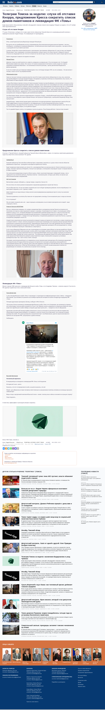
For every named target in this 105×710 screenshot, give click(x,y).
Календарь (81, 684)
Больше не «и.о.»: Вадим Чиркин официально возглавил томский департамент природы (44, 489)
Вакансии (80, 677)
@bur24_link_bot (36, 672)
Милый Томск (10, 59)
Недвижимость (38, 552)
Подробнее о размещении (58, 682)
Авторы (23, 6)
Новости (39, 6)
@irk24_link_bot (36, 678)
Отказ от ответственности (84, 668)
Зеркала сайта (81, 686)
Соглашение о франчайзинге (85, 672)
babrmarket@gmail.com (62, 678)
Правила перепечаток (83, 670)
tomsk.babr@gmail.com (10, 463)
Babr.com (15, 2)
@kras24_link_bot (36, 684)
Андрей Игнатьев (10, 10)
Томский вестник (11, 293)
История (33, 10)
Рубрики (17, 6)
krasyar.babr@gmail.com (37, 686)
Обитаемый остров (11, 74)
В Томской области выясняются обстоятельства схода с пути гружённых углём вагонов (91, 478)
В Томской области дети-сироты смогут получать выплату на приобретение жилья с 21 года (91, 497)
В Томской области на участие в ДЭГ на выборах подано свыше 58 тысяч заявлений (91, 516)
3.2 (11, 707)
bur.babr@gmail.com (36, 673)
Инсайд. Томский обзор (30, 530)
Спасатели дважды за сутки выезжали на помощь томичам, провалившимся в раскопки (91, 504)
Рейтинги (28, 6)
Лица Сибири (8, 644)
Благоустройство (41, 620)
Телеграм (7, 454)
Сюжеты (11, 6)
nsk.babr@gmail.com (36, 692)
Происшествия (40, 636)
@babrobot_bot (61, 672)
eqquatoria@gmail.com (62, 673)
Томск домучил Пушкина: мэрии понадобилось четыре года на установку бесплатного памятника (46, 614)
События (37, 567)
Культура (48, 620)
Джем (6, 456)
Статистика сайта (82, 680)
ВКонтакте (8, 457)
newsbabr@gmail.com (13, 672)
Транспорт (45, 483)
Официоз (39, 499)
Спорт (38, 10)
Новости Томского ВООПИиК (14, 206)
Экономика (39, 483)
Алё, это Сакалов (11, 179)
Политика (27, 10)
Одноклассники (9, 458)
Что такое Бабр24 (82, 675)
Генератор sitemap (35, 707)
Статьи (34, 6)
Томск (42, 10)
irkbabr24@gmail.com (36, 679)
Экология (44, 499)
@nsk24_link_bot (36, 690)
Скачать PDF (48, 444)
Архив (44, 6)
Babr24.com (20, 10)
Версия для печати (39, 444)
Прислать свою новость (32, 701)
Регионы (5, 6)
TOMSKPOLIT (10, 160)
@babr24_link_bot (12, 670)
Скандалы (37, 512)
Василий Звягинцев (12, 376)
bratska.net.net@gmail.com (14, 677)
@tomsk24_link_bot (37, 697)
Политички (9, 39)
